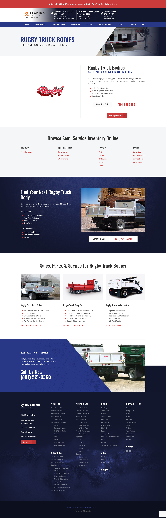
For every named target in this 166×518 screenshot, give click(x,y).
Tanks (56, 440)
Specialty (79, 437)
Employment (105, 462)
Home (27, 24)
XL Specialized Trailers (109, 445)
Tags (55, 437)
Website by (79, 511)
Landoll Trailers (106, 425)
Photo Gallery (105, 24)
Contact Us (26, 442)
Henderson (105, 422)
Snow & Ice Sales (57, 456)
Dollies (56, 425)
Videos (128, 440)
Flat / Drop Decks (60, 431)
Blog (102, 459)
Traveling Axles (59, 442)
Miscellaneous (26, 152)
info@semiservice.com (28, 436)
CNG (100, 152)
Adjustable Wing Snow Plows (61, 469)
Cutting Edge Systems (61, 473)
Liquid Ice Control (60, 476)
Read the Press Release (109, 4)
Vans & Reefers (59, 445)
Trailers (55, 404)
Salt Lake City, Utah (61, 11)
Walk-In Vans (63, 159)
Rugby (103, 431)
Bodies (78, 454)
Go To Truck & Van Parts (72, 326)
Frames (128, 416)
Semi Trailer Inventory (58, 422)
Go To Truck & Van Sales (30, 326)
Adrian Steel (105, 411)
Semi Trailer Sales (57, 408)
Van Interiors (130, 431)
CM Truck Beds (106, 416)
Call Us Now (36, 374)
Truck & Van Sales (82, 408)
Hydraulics (103, 159)
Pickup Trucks (63, 155)
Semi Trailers (40, 24)
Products (54, 465)
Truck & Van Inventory (83, 431)
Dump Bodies (138, 152)
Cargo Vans (62, 152)
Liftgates (102, 162)
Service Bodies (139, 159)
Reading (104, 408)
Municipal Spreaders (61, 479)
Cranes (101, 155)
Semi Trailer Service (58, 414)
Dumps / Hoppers (60, 428)
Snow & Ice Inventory (58, 490)
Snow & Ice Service (57, 462)
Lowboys (57, 434)
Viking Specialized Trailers (110, 437)
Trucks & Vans (59, 24)
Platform (129, 419)
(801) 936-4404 (84, 14)
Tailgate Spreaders (60, 485)
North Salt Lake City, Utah (89, 11)
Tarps (101, 166)
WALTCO (104, 440)
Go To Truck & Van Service (116, 326)
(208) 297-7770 (109, 14)
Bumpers (129, 408)
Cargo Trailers (58, 419)
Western (104, 442)
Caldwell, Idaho (110, 11)
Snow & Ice (75, 24)
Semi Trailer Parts (57, 411)
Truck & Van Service (83, 414)
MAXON (104, 428)
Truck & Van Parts (82, 411)
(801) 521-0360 (59, 14)
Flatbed (128, 414)
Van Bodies (137, 162)
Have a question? (115, 115)
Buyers (103, 414)
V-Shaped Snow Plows (62, 488)
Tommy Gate (105, 434)
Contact (132, 24)
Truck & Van (82, 404)
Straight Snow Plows (61, 482)
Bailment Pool (81, 416)
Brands (89, 24)
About (120, 24)
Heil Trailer (104, 419)
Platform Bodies (139, 155)
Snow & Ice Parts (57, 459)
